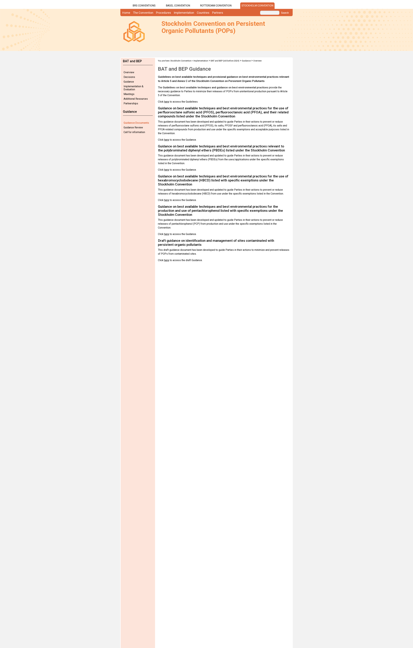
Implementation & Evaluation (133, 88)
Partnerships (131, 103)
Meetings (129, 94)
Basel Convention (178, 5)
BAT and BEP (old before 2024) (225, 61)
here (166, 101)
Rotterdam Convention (216, 5)
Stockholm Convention (257, 5)
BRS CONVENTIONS (144, 5)
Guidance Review (133, 127)
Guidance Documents (136, 122)
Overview (129, 72)
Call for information (134, 132)
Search (285, 13)
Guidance (129, 81)
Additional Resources (136, 98)
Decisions (129, 77)
